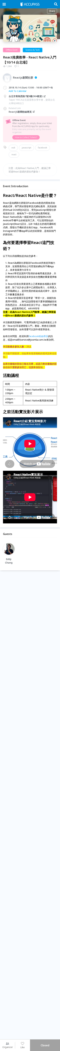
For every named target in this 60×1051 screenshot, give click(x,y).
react (14, 154)
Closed (45, 1045)
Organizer (7, 1047)
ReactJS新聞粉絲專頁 (20, 111)
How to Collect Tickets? (26, 137)
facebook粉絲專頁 (38, 336)
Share (52, 11)
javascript (26, 147)
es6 (13, 147)
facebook (42, 147)
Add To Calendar (17, 91)
